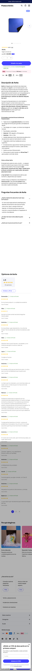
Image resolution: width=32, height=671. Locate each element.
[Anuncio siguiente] (31, 2)
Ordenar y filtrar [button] (7, 291)
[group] (8, 281)
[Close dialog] (29, 644)
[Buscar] (21, 5)
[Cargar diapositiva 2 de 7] (13, 43)
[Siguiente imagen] (29, 25)
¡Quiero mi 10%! (16, 661)
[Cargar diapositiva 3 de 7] (14, 43)
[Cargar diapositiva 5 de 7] (17, 43)
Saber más (5, 68)
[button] (29, 5)
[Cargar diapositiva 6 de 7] (18, 43)
